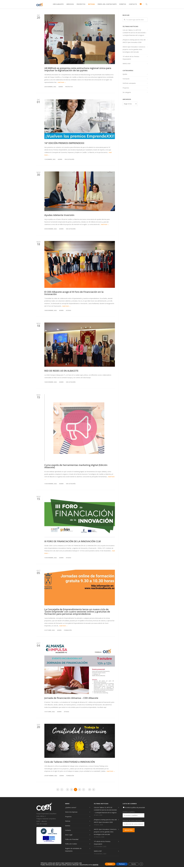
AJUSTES (95, 864)
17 (89, 789)
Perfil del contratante (107, 4)
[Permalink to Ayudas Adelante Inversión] (79, 191)
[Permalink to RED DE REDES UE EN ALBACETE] (79, 345)
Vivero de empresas (71, 812)
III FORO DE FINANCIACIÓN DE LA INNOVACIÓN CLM (72, 541)
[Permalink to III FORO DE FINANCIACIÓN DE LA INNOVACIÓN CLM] (79, 516)
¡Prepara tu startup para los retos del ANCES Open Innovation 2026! (134, 41)
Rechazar (122, 864)
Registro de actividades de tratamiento (73, 849)
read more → (62, 82)
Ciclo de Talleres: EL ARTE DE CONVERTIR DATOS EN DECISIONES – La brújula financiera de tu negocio (135, 32)
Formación (68, 630)
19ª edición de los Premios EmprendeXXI (131, 58)
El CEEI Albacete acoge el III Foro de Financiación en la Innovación (74, 293)
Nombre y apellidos (129, 812)
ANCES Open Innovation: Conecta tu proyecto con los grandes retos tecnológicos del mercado (134, 49)
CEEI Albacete (58, 4)
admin (60, 86)
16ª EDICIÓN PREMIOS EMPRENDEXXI (64, 143)
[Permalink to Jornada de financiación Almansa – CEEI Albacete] (79, 668)
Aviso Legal (68, 835)
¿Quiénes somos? (70, 807)
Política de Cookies (71, 844)
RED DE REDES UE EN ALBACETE (61, 370)
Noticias (91, 4)
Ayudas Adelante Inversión (59, 215)
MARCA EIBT (127, 63)
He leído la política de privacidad (135, 807)
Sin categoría (69, 159)
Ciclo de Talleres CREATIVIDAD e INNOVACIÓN (69, 761)
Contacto (133, 4)
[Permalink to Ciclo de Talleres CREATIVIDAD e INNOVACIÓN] (79, 741)
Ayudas (68, 310)
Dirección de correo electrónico (132, 820)
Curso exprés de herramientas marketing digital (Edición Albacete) (75, 466)
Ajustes (133, 864)
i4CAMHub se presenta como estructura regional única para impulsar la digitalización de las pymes (77, 69)
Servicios (70, 4)
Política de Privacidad (71, 839)
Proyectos (81, 4)
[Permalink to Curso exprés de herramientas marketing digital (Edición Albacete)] (79, 427)
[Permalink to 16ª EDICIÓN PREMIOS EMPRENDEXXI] (79, 119)
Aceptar (110, 864)
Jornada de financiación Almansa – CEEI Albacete (71, 697)
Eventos (122, 4)
